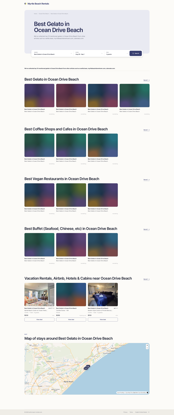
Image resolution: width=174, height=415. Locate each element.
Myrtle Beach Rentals (38, 4)
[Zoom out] (147, 348)
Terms (131, 412)
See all (147, 80)
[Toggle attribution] (147, 392)
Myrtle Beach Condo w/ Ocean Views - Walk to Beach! (40, 310)
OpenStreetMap (142, 392)
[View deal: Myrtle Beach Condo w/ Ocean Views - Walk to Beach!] (39, 294)
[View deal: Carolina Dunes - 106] (71, 294)
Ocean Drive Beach (44, 13)
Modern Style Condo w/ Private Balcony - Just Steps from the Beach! (108, 310)
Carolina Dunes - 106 (62, 310)
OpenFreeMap (120, 392)
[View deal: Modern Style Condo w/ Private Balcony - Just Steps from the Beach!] (103, 294)
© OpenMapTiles (129, 392)
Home (35, 13)
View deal (39, 319)
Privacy (125, 412)
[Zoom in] (147, 345)
